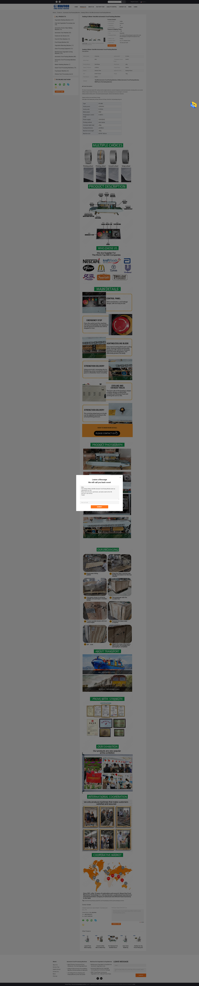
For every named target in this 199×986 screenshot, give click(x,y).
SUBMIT (99, 507)
